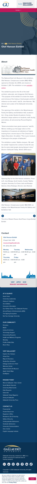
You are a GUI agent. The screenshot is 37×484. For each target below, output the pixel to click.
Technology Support (9, 332)
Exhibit (18, 10)
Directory (5, 325)
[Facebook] (22, 464)
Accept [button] (32, 479)
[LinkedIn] (26, 464)
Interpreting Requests (9, 335)
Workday (5, 340)
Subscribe (6, 393)
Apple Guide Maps (8, 371)
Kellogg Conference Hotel (10, 364)
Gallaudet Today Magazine (10, 395)
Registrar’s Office (8, 414)
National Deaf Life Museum (11, 369)
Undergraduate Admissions (11, 421)
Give (24, 282)
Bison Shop (6, 345)
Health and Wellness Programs (12, 337)
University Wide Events (9, 388)
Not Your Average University (11, 316)
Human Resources (8, 412)
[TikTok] (31, 464)
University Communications (11, 426)
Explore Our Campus (9, 354)
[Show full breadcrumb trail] (6, 43)
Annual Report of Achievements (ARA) (14, 311)
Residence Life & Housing (10, 416)
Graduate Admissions (9, 424)
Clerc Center (6, 429)
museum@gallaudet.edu (11, 243)
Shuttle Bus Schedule (9, 361)
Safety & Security (8, 419)
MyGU (4, 328)
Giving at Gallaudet (8, 397)
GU (2, 43)
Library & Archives (8, 330)
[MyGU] (4, 464)
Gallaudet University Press (10, 400)
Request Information (18, 284)
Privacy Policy (13, 482)
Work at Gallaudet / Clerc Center (12, 383)
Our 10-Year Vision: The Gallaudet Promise (15, 309)
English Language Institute (10, 431)
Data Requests (7, 390)
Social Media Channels (9, 385)
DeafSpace (6, 374)
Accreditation (7, 304)
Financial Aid (6, 409)
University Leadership (9, 299)
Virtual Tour (6, 356)
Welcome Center (8, 366)
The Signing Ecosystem (10, 313)
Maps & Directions (8, 359)
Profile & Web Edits (8, 342)
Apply (18, 282)
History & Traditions (8, 301)
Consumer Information (9, 306)
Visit (13, 282)
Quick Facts (6, 296)
